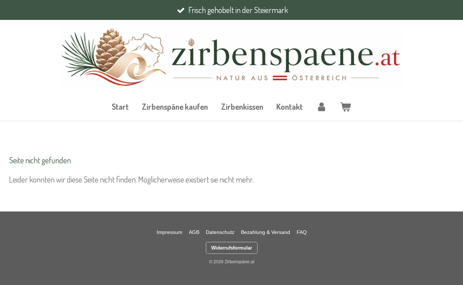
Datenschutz (220, 232)
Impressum (169, 232)
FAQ (302, 232)
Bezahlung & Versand (265, 232)
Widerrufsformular (231, 248)
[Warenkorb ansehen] (346, 106)
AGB (194, 232)
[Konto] (321, 106)
